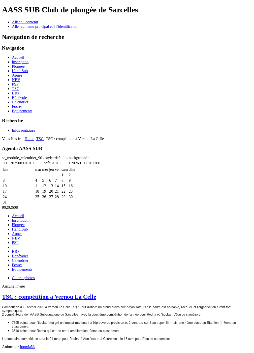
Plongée (18, 66)
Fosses (17, 106)
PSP (15, 84)
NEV (16, 80)
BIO (15, 93)
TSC (15, 89)
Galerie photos (23, 278)
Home (29, 139)
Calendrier (20, 102)
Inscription (20, 62)
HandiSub (20, 71)
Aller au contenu (25, 22)
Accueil (18, 57)
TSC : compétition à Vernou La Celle (49, 297)
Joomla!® (27, 347)
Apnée (17, 75)
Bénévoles (20, 97)
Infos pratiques (23, 130)
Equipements (22, 111)
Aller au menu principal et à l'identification (45, 26)
